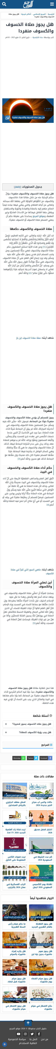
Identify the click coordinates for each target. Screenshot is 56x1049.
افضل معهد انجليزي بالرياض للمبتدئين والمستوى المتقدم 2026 (16, 807)
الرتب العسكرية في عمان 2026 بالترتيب (16, 886)
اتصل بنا (33, 1039)
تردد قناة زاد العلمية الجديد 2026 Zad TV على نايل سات (15, 832)
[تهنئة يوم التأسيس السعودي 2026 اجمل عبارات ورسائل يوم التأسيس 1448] (41, 873)
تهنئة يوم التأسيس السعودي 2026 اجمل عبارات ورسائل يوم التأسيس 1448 (42, 889)
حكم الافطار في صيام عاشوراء (41, 1007)
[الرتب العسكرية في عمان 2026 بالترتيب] (14, 873)
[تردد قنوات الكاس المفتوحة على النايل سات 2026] (14, 845)
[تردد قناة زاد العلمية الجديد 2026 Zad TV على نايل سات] (14, 818)
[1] (44, 247)
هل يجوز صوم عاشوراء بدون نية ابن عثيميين (41, 954)
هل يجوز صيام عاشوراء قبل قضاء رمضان (17, 981)
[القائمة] (52, 4)
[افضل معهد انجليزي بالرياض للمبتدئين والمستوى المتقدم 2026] (14, 791)
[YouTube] (18, 1034)
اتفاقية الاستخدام (28, 1043)
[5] (34, 623)
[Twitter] (32, 1034)
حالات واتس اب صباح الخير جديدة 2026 (42, 804)
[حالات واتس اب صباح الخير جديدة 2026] (41, 791)
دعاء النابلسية (38, 37)
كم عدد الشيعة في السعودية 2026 (42, 858)
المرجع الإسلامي (39, 14)
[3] (19, 459)
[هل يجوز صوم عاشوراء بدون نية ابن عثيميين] (41, 940)
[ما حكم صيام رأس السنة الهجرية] (14, 912)
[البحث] (4, 4)
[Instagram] (25, 1034)
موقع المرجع (38, 216)
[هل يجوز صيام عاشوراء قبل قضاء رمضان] (14, 967)
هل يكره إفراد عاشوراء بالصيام (18, 953)
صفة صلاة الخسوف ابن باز (28, 338)
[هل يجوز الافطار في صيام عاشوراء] (14, 994)
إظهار (17, 187)
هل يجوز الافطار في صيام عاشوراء (16, 1007)
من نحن (44, 1039)
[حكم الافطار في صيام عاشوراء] (41, 994)
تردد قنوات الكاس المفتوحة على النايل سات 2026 (16, 860)
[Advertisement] (28, 69)
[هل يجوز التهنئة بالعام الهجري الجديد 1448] (41, 912)
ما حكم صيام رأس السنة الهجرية (17, 925)
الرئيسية (51, 14)
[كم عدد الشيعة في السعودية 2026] (41, 845)
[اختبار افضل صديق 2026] (41, 818)
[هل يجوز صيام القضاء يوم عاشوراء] (41, 967)
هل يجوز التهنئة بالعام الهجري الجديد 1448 (42, 926)
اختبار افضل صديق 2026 (43, 831)
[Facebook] (39, 1034)
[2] (30, 273)
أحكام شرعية (26, 14)
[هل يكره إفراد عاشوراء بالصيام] (14, 940)
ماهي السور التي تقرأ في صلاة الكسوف (32, 571)
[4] (48, 505)
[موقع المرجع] (28, 4)
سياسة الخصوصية (17, 1039)
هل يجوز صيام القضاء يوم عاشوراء (41, 980)
